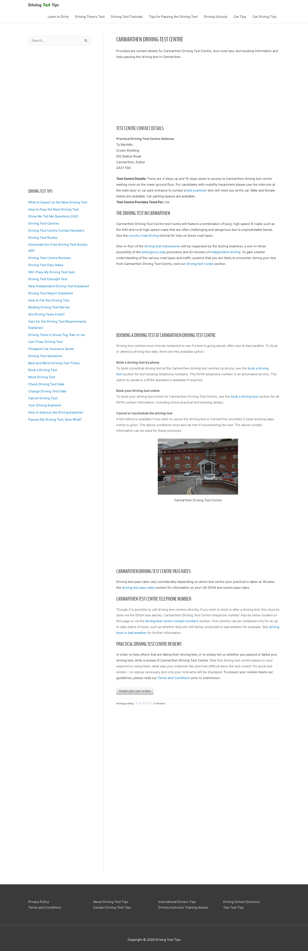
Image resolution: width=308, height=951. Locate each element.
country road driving (144, 235)
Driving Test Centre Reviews (49, 258)
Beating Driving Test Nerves (49, 307)
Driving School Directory (241, 902)
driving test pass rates (138, 588)
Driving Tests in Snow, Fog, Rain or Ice (56, 335)
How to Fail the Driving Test (48, 300)
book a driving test (245, 396)
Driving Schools (215, 17)
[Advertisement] (59, 116)
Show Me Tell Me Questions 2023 (53, 216)
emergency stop (154, 252)
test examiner (196, 190)
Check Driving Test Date (46, 384)
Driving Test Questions (45, 356)
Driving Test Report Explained (50, 293)
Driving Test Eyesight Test (47, 279)
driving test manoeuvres (162, 246)
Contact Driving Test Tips (112, 907)
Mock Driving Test (41, 377)
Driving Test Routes (43, 238)
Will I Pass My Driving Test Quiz (51, 272)
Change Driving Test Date (47, 391)
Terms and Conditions (174, 678)
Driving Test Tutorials (127, 17)
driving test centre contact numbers (171, 621)
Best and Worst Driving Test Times (54, 363)
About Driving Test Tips (110, 902)
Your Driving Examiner (44, 405)
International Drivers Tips (177, 902)
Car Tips (240, 17)
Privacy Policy (38, 902)
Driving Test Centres (43, 223)
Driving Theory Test (90, 17)
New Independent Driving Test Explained (58, 286)
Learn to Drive (58, 17)
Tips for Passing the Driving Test (173, 17)
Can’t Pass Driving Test (45, 342)
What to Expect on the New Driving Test (57, 202)
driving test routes (200, 264)
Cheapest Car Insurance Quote (51, 349)
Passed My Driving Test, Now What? (55, 419)
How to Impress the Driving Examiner (55, 412)
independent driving (225, 252)
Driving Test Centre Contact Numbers (56, 230)
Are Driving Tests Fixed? (46, 314)
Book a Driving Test (42, 370)
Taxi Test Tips (233, 907)
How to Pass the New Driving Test (53, 209)
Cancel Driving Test (42, 398)
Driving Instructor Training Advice (183, 907)
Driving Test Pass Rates (45, 265)
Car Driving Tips (264, 17)
